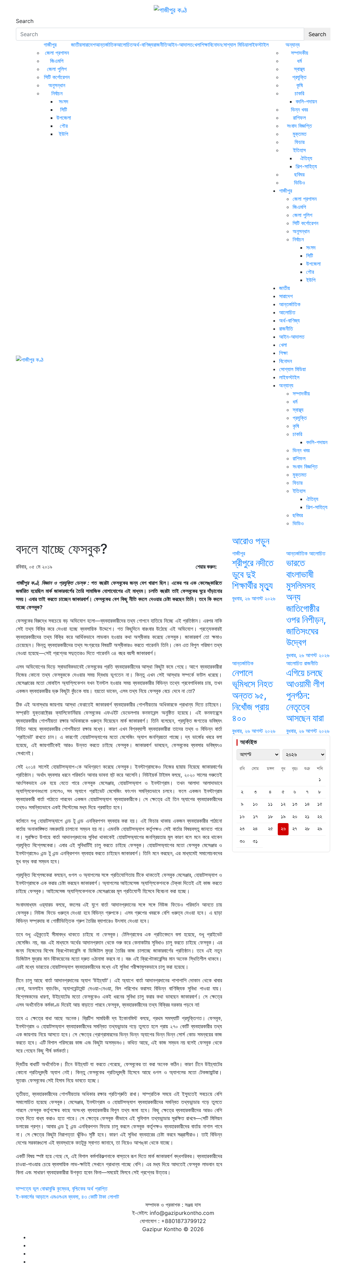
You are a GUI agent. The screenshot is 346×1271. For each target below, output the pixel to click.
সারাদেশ (88, 44)
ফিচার (299, 142)
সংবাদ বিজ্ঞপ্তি (299, 125)
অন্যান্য (293, 44)
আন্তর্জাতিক (106, 44)
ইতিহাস (299, 150)
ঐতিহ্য (306, 158)
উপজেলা (63, 117)
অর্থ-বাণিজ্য (143, 44)
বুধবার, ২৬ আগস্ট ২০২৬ (253, 598)
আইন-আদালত (180, 44)
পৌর (64, 125)
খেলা (196, 44)
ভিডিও (299, 182)
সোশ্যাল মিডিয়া (235, 44)
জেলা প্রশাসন (57, 52)
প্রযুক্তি (299, 77)
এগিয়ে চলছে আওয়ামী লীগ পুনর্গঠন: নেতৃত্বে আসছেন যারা (305, 695)
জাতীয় (76, 44)
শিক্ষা (204, 44)
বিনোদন (215, 44)
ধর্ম (299, 60)
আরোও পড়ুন (250, 541)
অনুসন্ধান (56, 85)
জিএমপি (57, 60)
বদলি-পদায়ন (306, 101)
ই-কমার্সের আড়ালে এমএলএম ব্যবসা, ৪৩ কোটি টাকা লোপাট (67, 1196)
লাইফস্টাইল (258, 44)
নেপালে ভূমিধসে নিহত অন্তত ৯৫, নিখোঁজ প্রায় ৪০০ (252, 695)
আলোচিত (125, 44)
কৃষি (299, 85)
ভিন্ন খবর (299, 109)
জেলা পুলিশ (57, 69)
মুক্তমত (299, 133)
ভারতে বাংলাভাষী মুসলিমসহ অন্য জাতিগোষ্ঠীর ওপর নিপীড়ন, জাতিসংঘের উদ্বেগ (306, 602)
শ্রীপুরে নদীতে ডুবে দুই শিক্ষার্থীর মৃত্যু (252, 574)
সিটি (63, 109)
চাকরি (299, 93)
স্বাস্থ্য (299, 69)
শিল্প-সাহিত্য (306, 166)
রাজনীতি (160, 44)
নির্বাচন (57, 93)
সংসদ (63, 101)
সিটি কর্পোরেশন (57, 77)
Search (24, 21)
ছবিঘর (299, 174)
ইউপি (63, 133)
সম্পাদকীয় (299, 52)
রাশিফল (299, 117)
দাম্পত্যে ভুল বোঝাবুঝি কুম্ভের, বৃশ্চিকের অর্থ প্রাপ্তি (61, 1188)
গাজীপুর (50, 44)
